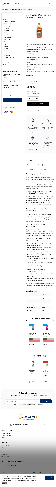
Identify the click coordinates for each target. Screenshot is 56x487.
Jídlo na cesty (7, 37)
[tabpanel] (47, 334)
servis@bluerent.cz (5, 454)
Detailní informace (30, 75)
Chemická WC (7, 28)
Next (53, 320)
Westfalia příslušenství (9, 26)
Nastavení (4, 483)
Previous (27, 320)
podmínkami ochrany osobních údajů (35, 404)
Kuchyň (6, 35)
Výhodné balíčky (8, 23)
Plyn (5, 44)
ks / (12, 100)
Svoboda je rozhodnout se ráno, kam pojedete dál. (12, 80)
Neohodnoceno (38, 81)
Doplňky (6, 48)
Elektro (6, 46)
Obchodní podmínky (6, 435)
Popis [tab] (31, 160)
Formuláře (3, 437)
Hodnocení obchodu (6, 433)
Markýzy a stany (8, 50)
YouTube (34, 472)
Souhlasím (49, 477)
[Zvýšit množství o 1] (37, 98)
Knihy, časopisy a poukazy (10, 53)
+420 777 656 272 (40, 425)
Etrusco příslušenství (9, 62)
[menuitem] (17, 3)
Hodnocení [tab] (42, 169)
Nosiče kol (6, 32)
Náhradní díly (7, 55)
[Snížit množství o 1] (29, 98)
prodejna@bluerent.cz (20, 425)
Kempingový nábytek (9, 30)
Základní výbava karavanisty (11, 21)
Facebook (18, 472)
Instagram (26, 472)
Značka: (30, 83)
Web (52, 472)
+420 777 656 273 (5, 456)
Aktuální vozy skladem (8, 472)
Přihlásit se (45, 401)
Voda (5, 41)
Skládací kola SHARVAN (10, 57)
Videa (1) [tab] (30, 169)
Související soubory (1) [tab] (35, 165)
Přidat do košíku (38, 103)
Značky (4, 64)
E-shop (4, 19)
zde (36, 480)
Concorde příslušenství (9, 59)
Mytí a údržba (7, 39)
